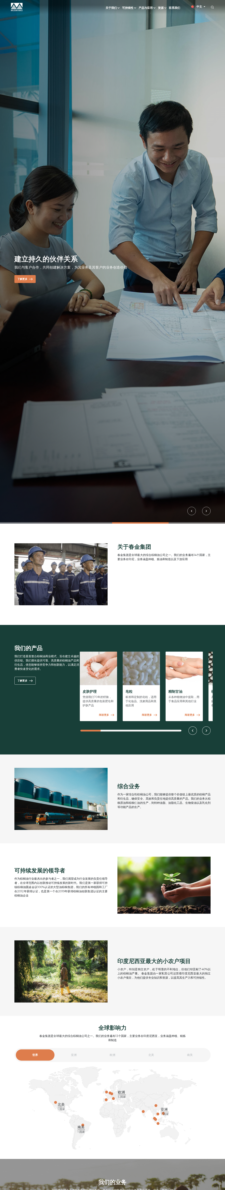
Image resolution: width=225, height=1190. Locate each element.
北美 (151, 1057)
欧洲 (112, 1057)
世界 (35, 1057)
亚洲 (74, 1057)
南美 (190, 1057)
